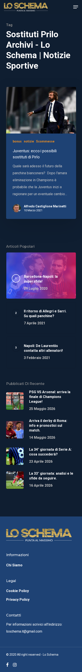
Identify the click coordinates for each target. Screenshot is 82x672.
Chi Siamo (14, 565)
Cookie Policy (17, 591)
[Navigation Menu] (75, 7)
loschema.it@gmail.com (24, 631)
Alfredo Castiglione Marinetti (45, 206)
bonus (17, 141)
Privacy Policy (18, 600)
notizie (29, 141)
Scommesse (45, 141)
